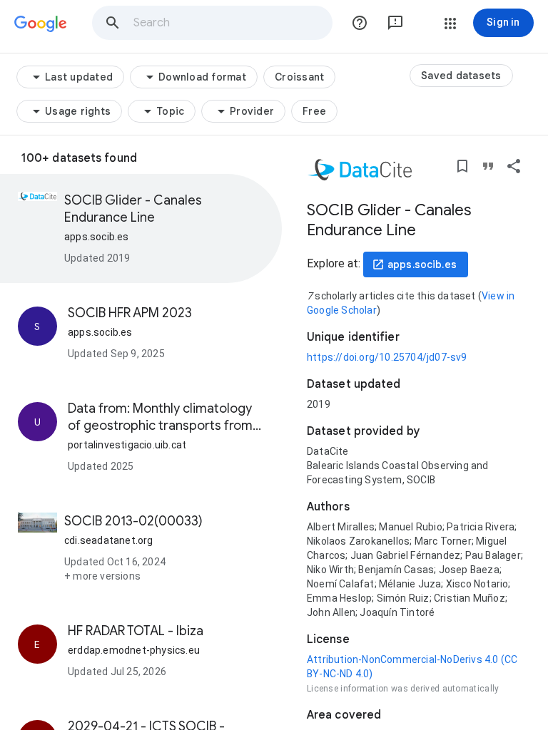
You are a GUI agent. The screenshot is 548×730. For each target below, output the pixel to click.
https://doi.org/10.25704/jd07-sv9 (387, 357)
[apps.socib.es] (415, 264)
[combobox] (232, 22)
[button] (113, 22)
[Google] (40, 24)
